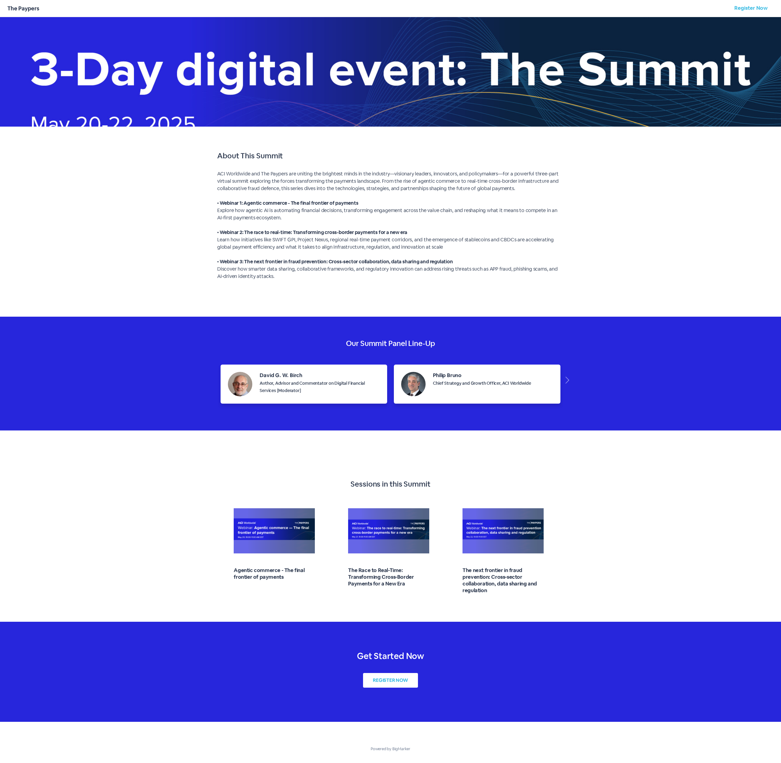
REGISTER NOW (390, 680)
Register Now (751, 8)
